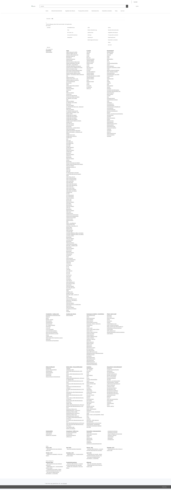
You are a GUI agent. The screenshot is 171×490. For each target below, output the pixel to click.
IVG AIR (67, 193)
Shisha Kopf (48, 375)
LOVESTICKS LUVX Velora (71, 244)
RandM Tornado (69, 293)
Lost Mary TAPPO (70, 235)
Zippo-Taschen (90, 321)
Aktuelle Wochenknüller (56, 10)
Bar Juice (89, 57)
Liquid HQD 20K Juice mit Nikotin (73, 174)
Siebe (88, 413)
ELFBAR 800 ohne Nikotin (71, 119)
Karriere (122, 10)
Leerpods (68, 269)
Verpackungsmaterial (71, 435)
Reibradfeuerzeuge (91, 358)
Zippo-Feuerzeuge (91, 318)
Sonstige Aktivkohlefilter (112, 63)
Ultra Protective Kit (70, 282)
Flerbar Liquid (90, 63)
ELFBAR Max (69, 151)
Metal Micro (89, 346)
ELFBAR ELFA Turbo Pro (71, 136)
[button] (130, 1)
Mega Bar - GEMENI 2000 (71, 245)
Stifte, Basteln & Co (111, 330)
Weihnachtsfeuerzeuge (92, 363)
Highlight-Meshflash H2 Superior (73, 66)
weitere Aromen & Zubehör (113, 70)
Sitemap (89, 35)
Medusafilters (110, 59)
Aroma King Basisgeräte (71, 95)
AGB (89, 27)
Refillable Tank (69, 291)
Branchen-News (49, 462)
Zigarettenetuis (110, 104)
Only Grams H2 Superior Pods (73, 71)
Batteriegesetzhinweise (93, 40)
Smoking (109, 83)
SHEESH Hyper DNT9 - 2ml (72, 78)
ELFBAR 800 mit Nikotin (71, 118)
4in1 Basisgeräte (70, 196)
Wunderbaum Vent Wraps (113, 393)
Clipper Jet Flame (90, 333)
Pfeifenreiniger (110, 120)
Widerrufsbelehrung (92, 30)
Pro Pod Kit (68, 279)
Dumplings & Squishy (112, 432)
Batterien (109, 396)
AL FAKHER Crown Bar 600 (72, 111)
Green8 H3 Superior (70, 59)
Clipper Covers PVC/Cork (92, 332)
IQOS (108, 101)
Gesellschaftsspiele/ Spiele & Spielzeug (115, 332)
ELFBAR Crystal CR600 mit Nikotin (73, 120)
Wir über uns (70, 32)
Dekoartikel (89, 432)
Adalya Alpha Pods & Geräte (72, 85)
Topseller (68, 368)
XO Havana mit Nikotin (71, 308)
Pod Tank (68, 277)
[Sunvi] (33, 6)
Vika (108, 97)
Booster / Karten (49, 319)
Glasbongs (89, 410)
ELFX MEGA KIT (69, 141)
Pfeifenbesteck (110, 122)
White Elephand (90, 382)
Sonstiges (109, 136)
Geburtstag (89, 435)
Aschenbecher (110, 108)
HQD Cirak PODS (70, 181)
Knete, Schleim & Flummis (113, 325)
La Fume (88, 70)
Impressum (90, 37)
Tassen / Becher (110, 406)
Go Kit (67, 266)
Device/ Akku (69, 227)
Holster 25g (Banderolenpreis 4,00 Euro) (75, 404)
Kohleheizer (48, 368)
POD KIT (68, 168)
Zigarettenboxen (110, 105)
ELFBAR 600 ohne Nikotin (71, 116)
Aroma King (68, 94)
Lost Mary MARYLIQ (91, 71)
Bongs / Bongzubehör (91, 409)
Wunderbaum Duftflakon (112, 390)
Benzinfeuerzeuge (91, 357)
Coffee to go (69, 436)
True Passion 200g (70, 427)
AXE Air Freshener (111, 385)
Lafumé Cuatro (69, 219)
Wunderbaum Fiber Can (112, 392)
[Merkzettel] (133, 6)
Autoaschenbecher (111, 109)
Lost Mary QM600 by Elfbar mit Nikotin (75, 234)
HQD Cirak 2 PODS (70, 188)
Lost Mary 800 (69, 231)
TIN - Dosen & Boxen (50, 325)
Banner (48, 47)
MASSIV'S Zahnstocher (112, 374)
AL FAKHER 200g (69, 379)
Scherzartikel (110, 329)
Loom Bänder (110, 333)
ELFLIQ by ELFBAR (90, 59)
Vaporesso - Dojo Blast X (71, 300)
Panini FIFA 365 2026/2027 (52, 332)
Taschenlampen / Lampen (112, 382)
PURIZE (108, 81)
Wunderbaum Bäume (112, 388)
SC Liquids (89, 85)
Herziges (109, 379)
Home (47, 10)
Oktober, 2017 (49, 452)
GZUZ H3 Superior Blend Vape (73, 62)
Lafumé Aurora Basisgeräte (72, 216)
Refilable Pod (69, 228)
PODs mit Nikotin (70, 105)
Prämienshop (110, 439)
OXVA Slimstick (69, 258)
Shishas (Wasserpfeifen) (51, 369)
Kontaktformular (71, 27)
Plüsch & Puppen (111, 318)
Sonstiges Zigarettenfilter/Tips (113, 91)
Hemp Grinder (90, 407)
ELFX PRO (68, 146)
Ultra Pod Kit (69, 280)
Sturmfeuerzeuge (90, 350)
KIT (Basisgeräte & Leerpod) (72, 172)
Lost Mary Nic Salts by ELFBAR (93, 76)
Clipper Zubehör (90, 337)
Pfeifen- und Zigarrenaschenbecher (115, 113)
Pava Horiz (68, 276)
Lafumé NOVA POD (70, 224)
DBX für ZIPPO (69, 113)
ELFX (67, 139)
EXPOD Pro (68, 155)
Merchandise (49, 321)
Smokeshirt (109, 102)
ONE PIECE (48, 326)
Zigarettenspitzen (111, 98)
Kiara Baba (68, 203)
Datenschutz (90, 32)
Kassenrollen (110, 436)
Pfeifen (108, 119)
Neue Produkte (69, 315)
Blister (47, 318)
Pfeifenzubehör (110, 125)
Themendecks (49, 323)
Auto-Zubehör (110, 400)
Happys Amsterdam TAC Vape (72, 63)
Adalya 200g (69, 376)
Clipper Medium (90, 335)
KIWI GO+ (68, 207)
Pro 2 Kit (68, 272)
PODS (67, 84)
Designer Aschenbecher (112, 111)
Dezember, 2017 (110, 447)
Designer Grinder (90, 406)
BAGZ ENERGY (110, 94)
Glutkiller (109, 116)
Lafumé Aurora (69, 213)
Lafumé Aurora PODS (71, 217)
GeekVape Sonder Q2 (71, 167)
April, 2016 (89, 452)
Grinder (88, 404)
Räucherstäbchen (90, 402)
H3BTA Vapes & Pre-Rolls (71, 52)
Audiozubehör (49, 432)
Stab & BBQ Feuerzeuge (92, 351)
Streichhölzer (90, 325)
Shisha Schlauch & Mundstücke (53, 376)
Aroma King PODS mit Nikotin (72, 97)
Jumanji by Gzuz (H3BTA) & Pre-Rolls (74, 67)
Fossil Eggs (109, 316)
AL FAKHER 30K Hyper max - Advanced (74, 106)
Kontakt (135, 2)
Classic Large (89, 328)
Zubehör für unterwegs (51, 435)
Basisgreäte (68, 200)
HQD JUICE (89, 69)
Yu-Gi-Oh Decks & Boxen (51, 330)
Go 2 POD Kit (69, 265)
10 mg (88, 54)
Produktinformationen (71, 462)
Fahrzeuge (109, 315)
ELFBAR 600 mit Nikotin (71, 115)
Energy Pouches (110, 92)
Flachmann (109, 368)
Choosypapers (110, 76)
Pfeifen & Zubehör (111, 118)
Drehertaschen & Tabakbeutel (113, 106)
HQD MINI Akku (69, 182)
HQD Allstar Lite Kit (70, 176)
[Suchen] (127, 6)
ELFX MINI (68, 144)
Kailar (108, 57)
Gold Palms (89, 389)
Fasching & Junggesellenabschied (94, 443)
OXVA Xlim (68, 262)
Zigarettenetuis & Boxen (112, 99)
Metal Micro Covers (91, 347)
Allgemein (89, 462)
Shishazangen (49, 371)
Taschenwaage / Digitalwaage (93, 424)
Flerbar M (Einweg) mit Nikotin (73, 162)
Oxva (88, 80)
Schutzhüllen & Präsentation (52, 340)
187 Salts (89, 52)
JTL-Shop (168, 486)
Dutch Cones (89, 386)
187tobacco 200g (70, 369)
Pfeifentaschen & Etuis (112, 123)
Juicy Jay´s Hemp (90, 395)
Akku (67, 91)
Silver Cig (89, 88)
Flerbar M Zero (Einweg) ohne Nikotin (74, 164)
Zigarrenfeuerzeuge (111, 133)
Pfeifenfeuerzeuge (111, 126)
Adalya (88, 53)
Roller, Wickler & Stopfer (112, 71)
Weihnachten (90, 439)
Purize (108, 62)
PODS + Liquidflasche (71, 223)
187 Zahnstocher (110, 372)
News (116, 10)
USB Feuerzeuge (90, 360)
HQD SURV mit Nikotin (71, 189)
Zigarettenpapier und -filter (113, 74)
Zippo (67, 310)
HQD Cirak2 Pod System (71, 184)
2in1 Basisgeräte (70, 195)
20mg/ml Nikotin (90, 62)
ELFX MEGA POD (69, 143)
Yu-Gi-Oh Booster (50, 329)
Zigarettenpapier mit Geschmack (94, 423)
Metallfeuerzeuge (90, 354)
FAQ (68, 30)
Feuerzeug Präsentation (92, 364)
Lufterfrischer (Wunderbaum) (113, 383)
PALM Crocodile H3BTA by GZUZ (73, 73)
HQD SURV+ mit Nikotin (71, 191)
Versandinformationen (72, 35)
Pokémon (48, 316)
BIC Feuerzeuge (90, 349)
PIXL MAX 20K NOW (70, 287)
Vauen (108, 64)
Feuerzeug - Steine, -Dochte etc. (94, 323)
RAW (108, 84)
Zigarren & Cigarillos (111, 127)
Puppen (108, 322)
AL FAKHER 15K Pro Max (71, 102)
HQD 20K (68, 171)
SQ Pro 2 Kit (69, 275)
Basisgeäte (68, 148)
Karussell (89, 340)
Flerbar (67, 160)
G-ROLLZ (88, 388)
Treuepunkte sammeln (83, 10)
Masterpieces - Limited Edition (73, 127)
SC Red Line (89, 87)
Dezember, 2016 (70, 452)
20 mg (88, 56)
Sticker (47, 335)
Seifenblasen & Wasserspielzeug (114, 328)
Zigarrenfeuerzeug (91, 315)
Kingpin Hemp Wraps (91, 392)
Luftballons (89, 442)
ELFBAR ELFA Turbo (70, 134)
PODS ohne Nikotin (70, 129)
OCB (108, 60)
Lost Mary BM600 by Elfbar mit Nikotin (74, 233)
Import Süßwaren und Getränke (114, 434)
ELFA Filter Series (70, 123)
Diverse (108, 112)
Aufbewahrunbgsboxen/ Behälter (94, 425)
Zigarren (109, 132)
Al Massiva (68, 90)
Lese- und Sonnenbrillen (112, 399)
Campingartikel (110, 403)
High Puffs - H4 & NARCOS (72, 64)
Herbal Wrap (89, 390)
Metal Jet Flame (90, 343)
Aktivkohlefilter (110, 52)
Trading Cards (49, 336)
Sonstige (68, 311)
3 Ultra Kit (68, 263)
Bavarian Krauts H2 (70, 56)
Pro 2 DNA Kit (69, 270)
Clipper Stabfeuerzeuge (92, 336)
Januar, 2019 (49, 447)
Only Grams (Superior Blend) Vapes (74, 70)
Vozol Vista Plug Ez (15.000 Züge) (73, 304)
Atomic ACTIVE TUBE (91, 383)
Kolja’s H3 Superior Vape (71, 69)
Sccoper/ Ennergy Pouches (113, 369)
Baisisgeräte (69, 205)
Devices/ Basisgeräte (70, 259)
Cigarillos (109, 129)
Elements (109, 88)
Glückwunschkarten (111, 378)
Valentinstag (89, 438)
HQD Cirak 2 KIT (69, 186)
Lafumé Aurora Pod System (72, 214)
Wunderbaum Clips (111, 389)
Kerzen (108, 397)
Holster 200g (69, 403)
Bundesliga (89, 356)
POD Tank (68, 169)
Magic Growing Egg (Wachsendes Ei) (115, 326)
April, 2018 (68, 447)
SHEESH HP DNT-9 (70, 77)
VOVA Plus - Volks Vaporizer (93, 420)
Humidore (109, 130)
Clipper (88, 326)
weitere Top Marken (70, 428)
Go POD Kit (68, 255)
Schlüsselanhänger (111, 395)
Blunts (88, 385)
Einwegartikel (69, 434)
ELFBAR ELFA (69, 122)
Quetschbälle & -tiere (111, 323)
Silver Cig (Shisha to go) (71, 298)
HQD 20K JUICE (90, 67)
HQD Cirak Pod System (71, 178)
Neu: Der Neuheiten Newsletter (74, 449)
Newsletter (69, 37)
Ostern (88, 436)
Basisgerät (68, 104)
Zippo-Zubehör (90, 319)
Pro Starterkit (69, 297)
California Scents (110, 386)
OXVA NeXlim (69, 254)
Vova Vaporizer (90, 421)
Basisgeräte (68, 83)
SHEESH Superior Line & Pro (72, 80)
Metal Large (89, 344)
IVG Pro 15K (68, 199)
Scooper (109, 95)
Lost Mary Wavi (69, 240)
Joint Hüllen (89, 400)
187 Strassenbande (70, 81)
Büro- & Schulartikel (111, 376)
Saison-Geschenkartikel (92, 434)
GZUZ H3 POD (69, 60)
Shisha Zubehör (49, 372)
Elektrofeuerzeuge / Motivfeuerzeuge (95, 353)
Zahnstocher (110, 371)
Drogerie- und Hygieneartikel (113, 381)
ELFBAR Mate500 (70, 147)
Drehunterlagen (90, 399)
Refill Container (69, 230)
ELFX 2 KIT (68, 140)
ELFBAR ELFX (69, 137)
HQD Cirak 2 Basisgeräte (71, 185)
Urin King (89, 427)
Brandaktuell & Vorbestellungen (53, 315)
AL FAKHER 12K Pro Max (71, 98)
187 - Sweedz (110, 53)
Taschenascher (110, 115)
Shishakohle (48, 374)
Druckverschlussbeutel (71, 432)
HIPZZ (108, 69)
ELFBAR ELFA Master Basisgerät (73, 130)
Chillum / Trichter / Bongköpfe (93, 411)
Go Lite (67, 268)
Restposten (110, 438)
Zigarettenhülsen (111, 73)
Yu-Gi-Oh (48, 328)
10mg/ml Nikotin (90, 60)
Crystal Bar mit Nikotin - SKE (72, 112)
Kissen (108, 319)
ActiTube (109, 54)
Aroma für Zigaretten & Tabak (113, 67)
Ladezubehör (49, 434)
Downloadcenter (95, 10)
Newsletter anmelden (107, 10)
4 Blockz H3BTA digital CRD (72, 54)
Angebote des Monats (70, 10)
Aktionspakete (49, 52)
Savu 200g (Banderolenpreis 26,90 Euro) (75, 423)
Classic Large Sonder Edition (93, 329)
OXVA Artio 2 (69, 249)
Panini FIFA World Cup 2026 (52, 333)
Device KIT (68, 289)
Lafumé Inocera (69, 220)
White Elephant (110, 66)
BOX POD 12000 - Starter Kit (72, 294)
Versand (65, 483)
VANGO (108, 87)
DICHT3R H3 (69, 57)
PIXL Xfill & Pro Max (70, 283)
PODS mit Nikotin (70, 88)
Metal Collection (90, 342)
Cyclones (89, 396)
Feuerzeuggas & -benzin (92, 322)
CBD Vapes (89, 403)
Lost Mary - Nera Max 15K (72, 226)
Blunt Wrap (89, 393)
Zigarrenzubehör (110, 134)
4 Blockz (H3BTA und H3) (71, 53)
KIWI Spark (68, 212)
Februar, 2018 (90, 447)
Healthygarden (110, 78)
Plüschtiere (109, 321)
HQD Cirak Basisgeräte (71, 179)
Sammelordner (49, 322)
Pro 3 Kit (68, 273)
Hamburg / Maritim (91, 339)
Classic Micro (89, 330)
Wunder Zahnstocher (111, 375)
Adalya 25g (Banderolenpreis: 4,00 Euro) (75, 378)
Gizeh (108, 56)
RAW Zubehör (110, 85)
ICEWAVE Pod (69, 192)
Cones (88, 417)
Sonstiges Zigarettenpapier (113, 90)
